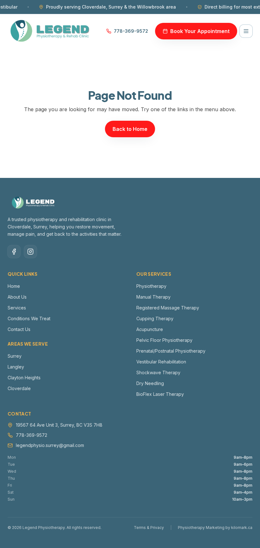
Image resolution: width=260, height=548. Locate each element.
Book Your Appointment (200, 31)
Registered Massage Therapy (167, 307)
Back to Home (130, 129)
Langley (16, 366)
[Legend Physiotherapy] (50, 31)
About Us (17, 297)
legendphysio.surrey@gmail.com (50, 445)
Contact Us (19, 329)
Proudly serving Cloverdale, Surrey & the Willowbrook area (102, 7)
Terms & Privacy (149, 527)
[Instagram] (30, 251)
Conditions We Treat (29, 318)
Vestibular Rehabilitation (161, 361)
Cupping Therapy (154, 318)
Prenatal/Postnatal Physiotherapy (170, 351)
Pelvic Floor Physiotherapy (164, 340)
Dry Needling (150, 383)
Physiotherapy (151, 286)
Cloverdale (19, 388)
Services (17, 307)
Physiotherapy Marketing (201, 527)
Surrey (15, 356)
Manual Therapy (153, 297)
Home (14, 286)
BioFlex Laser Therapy (160, 394)
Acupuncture (149, 329)
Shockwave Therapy (158, 372)
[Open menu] (246, 31)
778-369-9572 (131, 31)
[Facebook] (14, 251)
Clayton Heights (24, 377)
